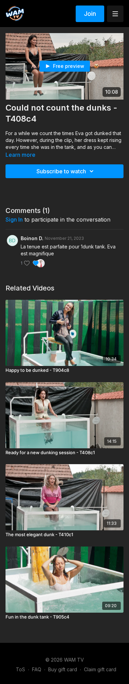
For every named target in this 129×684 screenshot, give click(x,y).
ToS (20, 669)
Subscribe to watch (61, 171)
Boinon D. (32, 238)
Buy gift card (62, 669)
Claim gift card (100, 669)
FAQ (36, 669)
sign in (14, 219)
